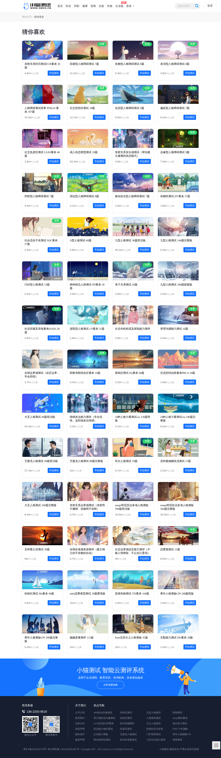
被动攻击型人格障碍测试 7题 (132, 196)
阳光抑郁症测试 (102, 739)
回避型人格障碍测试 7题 (84, 63)
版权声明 (80, 739)
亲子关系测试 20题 (126, 284)
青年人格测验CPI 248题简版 (177, 593)
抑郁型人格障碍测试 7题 (39, 196)
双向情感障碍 (127, 723)
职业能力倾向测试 (103, 729)
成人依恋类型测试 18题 (84, 152)
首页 (60, 6)
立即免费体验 (110, 685)
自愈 (101, 6)
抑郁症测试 (126, 712)
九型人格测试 (153, 712)
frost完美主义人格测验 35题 (131, 637)
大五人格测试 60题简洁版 (40, 416)
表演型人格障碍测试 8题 (174, 63)
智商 (93, 6)
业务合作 (80, 723)
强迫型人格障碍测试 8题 (84, 196)
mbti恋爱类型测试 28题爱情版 (87, 593)
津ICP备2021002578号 (34, 749)
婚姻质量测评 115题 (82, 637)
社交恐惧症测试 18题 (82, 108)
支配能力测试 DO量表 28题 (176, 637)
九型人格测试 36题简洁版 (130, 240)
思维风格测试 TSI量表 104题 (132, 593)
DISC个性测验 (180, 729)
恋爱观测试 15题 (170, 549)
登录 (210, 5)
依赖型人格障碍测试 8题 (129, 63)
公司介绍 (80, 712)
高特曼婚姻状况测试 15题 (175, 461)
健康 (85, 6)
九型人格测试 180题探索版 (176, 284)
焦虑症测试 (126, 718)
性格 (109, 6)
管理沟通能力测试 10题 (174, 328)
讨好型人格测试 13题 (37, 284)
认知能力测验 (101, 734)
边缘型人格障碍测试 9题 (174, 152)
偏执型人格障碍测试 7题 (174, 108)
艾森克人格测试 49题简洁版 (41, 461)
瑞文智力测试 (180, 723)
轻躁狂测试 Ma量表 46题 (39, 593)
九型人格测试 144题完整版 (176, 240)
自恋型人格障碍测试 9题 (129, 108)
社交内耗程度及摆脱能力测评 (132, 328)
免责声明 (80, 729)
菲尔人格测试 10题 (126, 461)
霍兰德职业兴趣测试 (104, 718)
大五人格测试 (153, 723)
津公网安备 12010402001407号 (63, 749)
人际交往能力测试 (156, 739)
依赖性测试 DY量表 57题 (175, 196)
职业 (68, 6)
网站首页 (27, 17)
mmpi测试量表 (180, 718)
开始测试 (54, 73)
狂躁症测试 (126, 729)
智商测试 (177, 739)
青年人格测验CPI (182, 734)
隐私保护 (80, 734)
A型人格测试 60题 (80, 240)
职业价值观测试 (128, 739)
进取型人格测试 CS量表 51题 (87, 328)
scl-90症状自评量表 (104, 723)
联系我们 (80, 718)
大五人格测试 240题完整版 (40, 505)
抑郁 (76, 6)
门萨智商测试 (153, 734)
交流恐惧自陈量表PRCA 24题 (177, 372)
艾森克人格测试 (128, 734)
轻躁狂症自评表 (154, 729)
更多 (129, 6)
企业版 (119, 6)
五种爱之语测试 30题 (37, 549)
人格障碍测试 (153, 718)
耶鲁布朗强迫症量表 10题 (85, 372)
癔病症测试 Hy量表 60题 (129, 372)
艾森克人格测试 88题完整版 (86, 461)
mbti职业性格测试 (103, 712)
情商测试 (177, 712)
